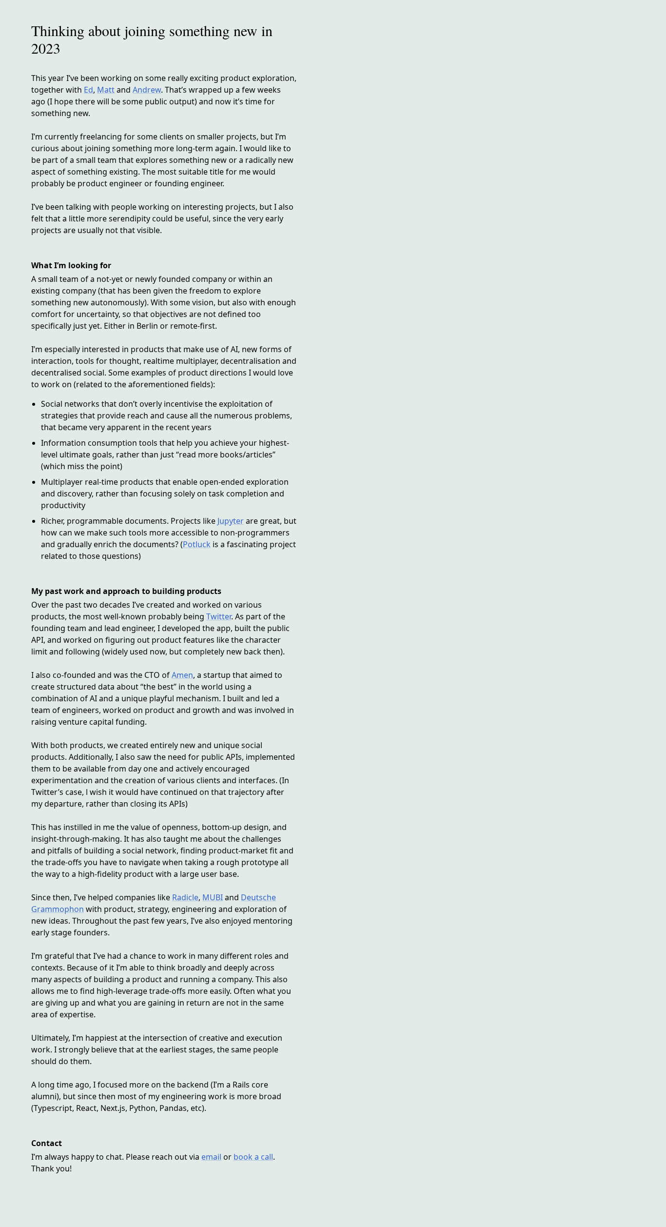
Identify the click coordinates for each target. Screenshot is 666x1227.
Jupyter (230, 520)
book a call (253, 1156)
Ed (88, 89)
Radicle (185, 897)
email (211, 1156)
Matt (106, 89)
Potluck (197, 544)
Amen (182, 675)
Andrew (147, 89)
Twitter (218, 616)
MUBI (212, 897)
